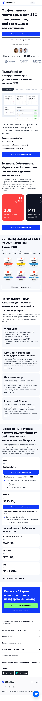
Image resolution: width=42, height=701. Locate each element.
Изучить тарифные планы (12, 578)
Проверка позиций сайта (12, 138)
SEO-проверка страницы (11, 148)
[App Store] (8, 673)
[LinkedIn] (13, 687)
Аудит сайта (6, 141)
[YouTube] (9, 687)
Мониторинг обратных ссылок (14, 145)
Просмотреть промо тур (21, 40)
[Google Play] (21, 673)
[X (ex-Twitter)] (5, 687)
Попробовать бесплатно (21, 34)
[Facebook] (2, 687)
